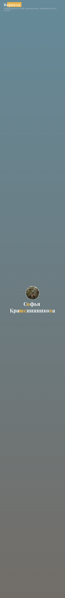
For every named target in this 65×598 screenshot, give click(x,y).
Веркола (12, 4)
